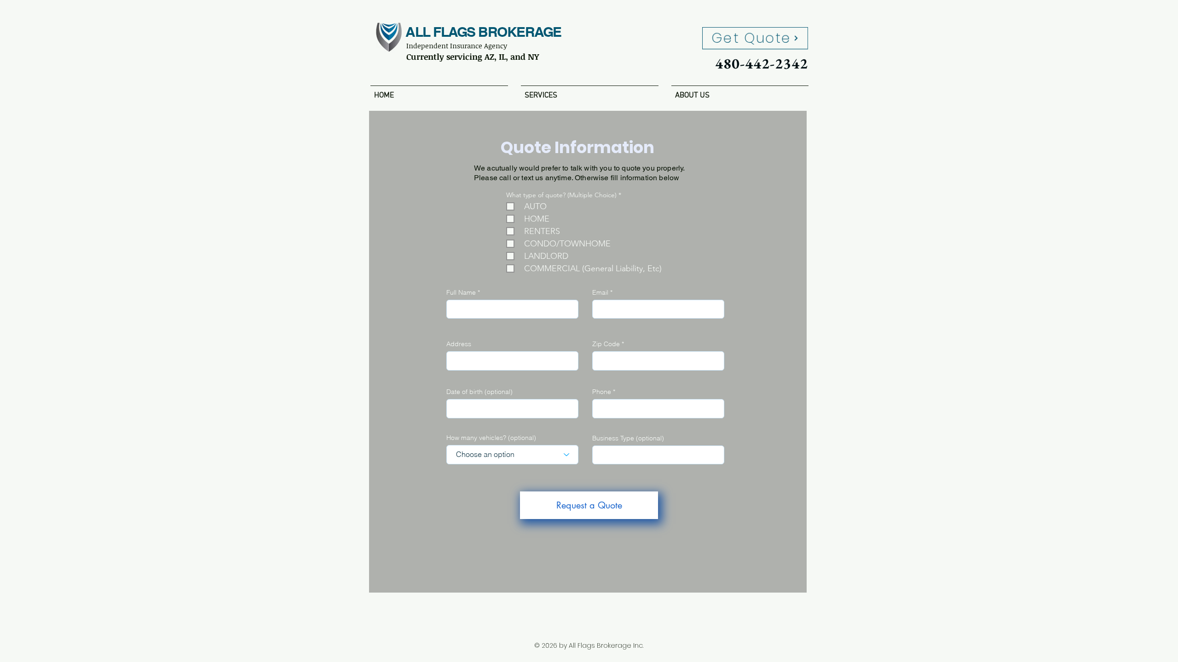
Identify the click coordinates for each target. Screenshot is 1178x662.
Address (458, 344)
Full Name (461, 292)
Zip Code (606, 344)
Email (600, 292)
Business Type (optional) (628, 438)
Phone (601, 391)
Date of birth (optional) (479, 391)
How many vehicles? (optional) (491, 437)
